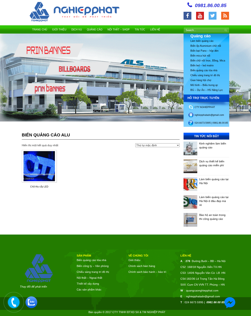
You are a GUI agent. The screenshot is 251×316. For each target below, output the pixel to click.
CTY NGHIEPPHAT (205, 107)
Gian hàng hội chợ (200, 80)
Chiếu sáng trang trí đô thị (205, 75)
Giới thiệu (59, 29)
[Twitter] (212, 16)
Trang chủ (39, 29)
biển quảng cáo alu (46, 134)
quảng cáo (94, 29)
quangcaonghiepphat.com (202, 290)
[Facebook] (187, 16)
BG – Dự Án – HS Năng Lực (206, 90)
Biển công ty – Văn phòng (93, 266)
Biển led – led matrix (202, 65)
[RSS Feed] (225, 16)
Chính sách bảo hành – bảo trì (147, 271)
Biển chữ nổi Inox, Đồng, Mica (207, 60)
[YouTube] (200, 16)
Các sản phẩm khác (89, 289)
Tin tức (140, 29)
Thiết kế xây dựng (88, 283)
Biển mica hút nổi (200, 55)
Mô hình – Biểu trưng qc (204, 85)
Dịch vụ (76, 29)
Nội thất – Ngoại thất (89, 277)
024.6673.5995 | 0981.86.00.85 (211, 122)
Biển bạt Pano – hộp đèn (204, 50)
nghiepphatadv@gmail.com (209, 115)
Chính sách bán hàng (141, 266)
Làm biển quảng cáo (201, 40)
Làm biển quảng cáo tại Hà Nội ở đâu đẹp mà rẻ (213, 200)
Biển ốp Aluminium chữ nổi (205, 45)
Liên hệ (155, 29)
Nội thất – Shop (118, 29)
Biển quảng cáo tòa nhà (203, 70)
